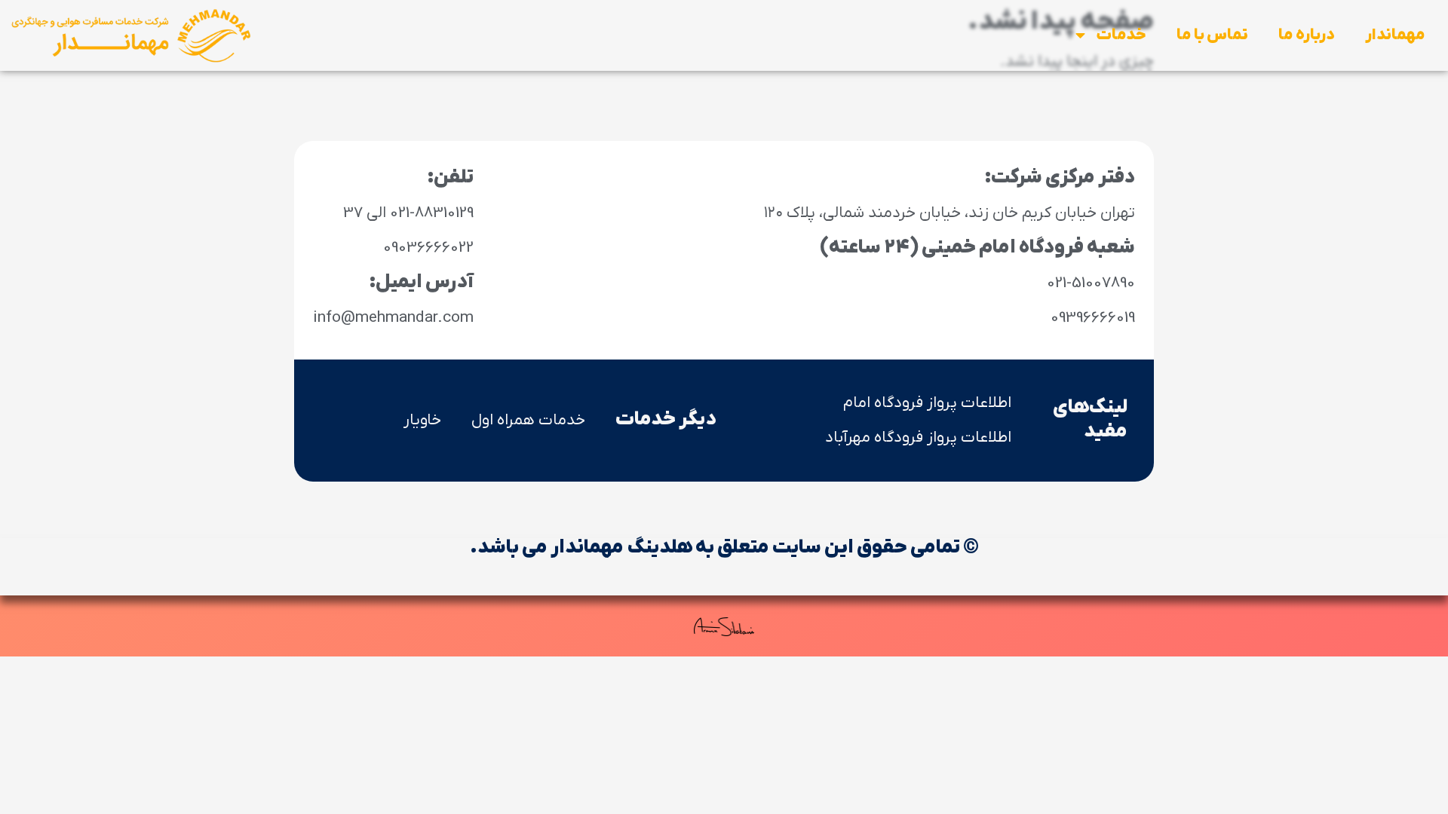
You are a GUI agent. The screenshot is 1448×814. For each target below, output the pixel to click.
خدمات (1121, 35)
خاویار (422, 420)
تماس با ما (1212, 35)
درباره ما (1306, 35)
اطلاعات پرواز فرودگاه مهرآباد (918, 437)
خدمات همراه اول (528, 420)
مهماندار (1395, 35)
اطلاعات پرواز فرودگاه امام (927, 403)
